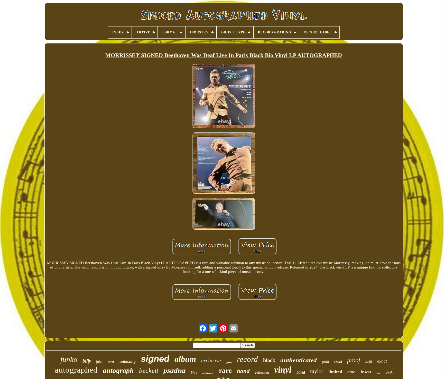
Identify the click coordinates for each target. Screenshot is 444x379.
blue (194, 372)
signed (155, 359)
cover (111, 362)
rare (225, 370)
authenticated (298, 360)
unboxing (127, 361)
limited (335, 371)
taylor (316, 371)
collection (262, 372)
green (229, 362)
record (247, 359)
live (378, 373)
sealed (338, 362)
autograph (118, 370)
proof (353, 360)
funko (68, 359)
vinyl (282, 369)
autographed (76, 369)
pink (389, 372)
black (269, 360)
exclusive (211, 360)
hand (243, 371)
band (301, 372)
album (185, 359)
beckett (148, 370)
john (99, 362)
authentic (208, 373)
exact (382, 361)
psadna (174, 370)
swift (368, 362)
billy (86, 361)
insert (366, 371)
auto (351, 371)
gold (325, 361)
